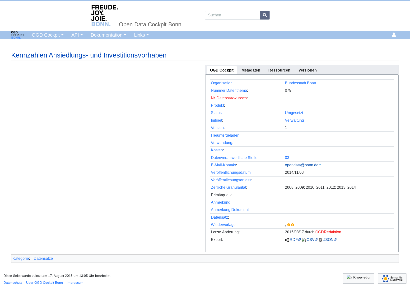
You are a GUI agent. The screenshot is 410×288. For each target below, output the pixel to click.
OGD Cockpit (46, 35)
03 (287, 158)
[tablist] (302, 69)
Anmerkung (220, 202)
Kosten (217, 150)
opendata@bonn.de (301, 165)
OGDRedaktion (328, 232)
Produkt (217, 105)
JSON (328, 240)
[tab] (222, 70)
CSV (311, 240)
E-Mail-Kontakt (223, 165)
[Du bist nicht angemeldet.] (395, 35)
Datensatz (219, 217)
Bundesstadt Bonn (300, 83)
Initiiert (216, 120)
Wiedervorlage (223, 225)
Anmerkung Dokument (230, 210)
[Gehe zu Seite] (265, 15)
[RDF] (287, 240)
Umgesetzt (294, 113)
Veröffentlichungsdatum (231, 172)
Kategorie (21, 258)
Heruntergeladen (225, 135)
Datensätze (43, 258)
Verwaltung (294, 120)
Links (139, 35)
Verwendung (221, 143)
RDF (294, 240)
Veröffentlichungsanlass (231, 180)
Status (216, 113)
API (75, 35)
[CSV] (304, 240)
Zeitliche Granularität (228, 187)
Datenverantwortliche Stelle (234, 158)
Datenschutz (13, 282)
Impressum (75, 282)
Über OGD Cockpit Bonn (44, 282)
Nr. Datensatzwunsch (229, 98)
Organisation (222, 83)
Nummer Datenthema (229, 90)
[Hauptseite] (12, 34)
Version (217, 128)
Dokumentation (106, 35)
